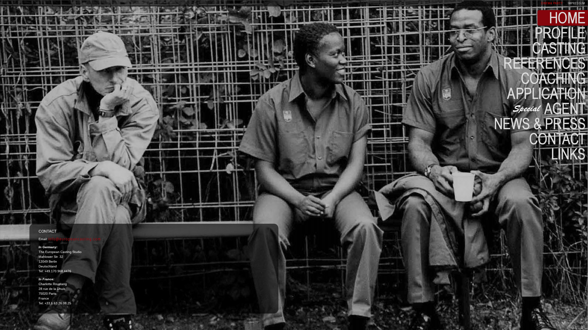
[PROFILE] (560, 32)
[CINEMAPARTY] (552, 3)
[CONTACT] (557, 138)
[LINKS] (568, 153)
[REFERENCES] (544, 62)
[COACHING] (553, 77)
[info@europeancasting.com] (74, 239)
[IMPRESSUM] (577, 3)
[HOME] (567, 17)
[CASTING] (559, 47)
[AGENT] (549, 108)
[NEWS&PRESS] (540, 123)
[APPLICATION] (546, 92)
